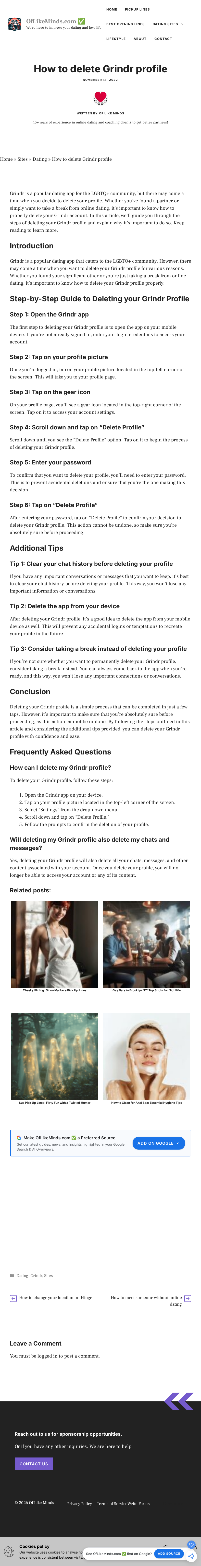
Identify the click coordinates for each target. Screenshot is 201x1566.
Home (111, 9)
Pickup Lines (137, 9)
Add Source (169, 1553)
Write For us (138, 1503)
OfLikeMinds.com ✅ (55, 21)
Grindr (36, 1275)
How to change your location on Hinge (55, 1297)
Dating (40, 159)
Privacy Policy (79, 1503)
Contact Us (34, 1463)
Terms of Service (112, 1503)
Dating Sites (165, 24)
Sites (23, 159)
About (140, 39)
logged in (48, 1356)
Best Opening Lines (125, 24)
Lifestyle (116, 39)
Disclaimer (174, 1503)
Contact (163, 39)
